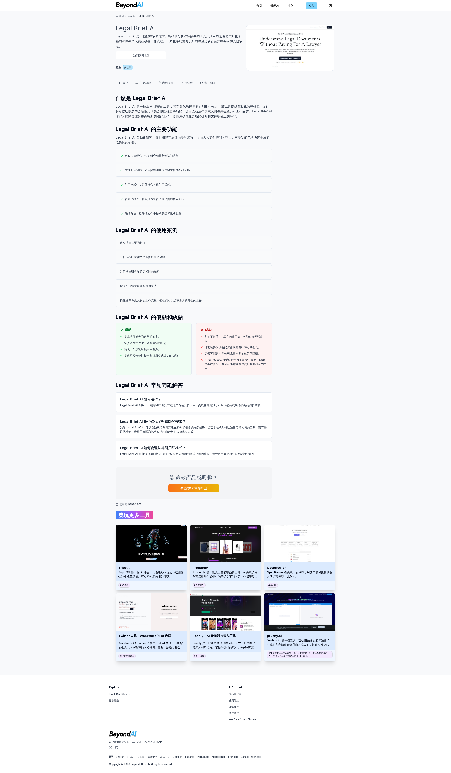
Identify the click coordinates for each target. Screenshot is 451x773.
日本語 (141, 756)
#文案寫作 (199, 585)
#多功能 (272, 585)
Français (233, 756)
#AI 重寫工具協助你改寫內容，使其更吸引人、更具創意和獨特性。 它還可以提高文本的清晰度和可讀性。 (297, 654)
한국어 (130, 756)
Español (189, 756)
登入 (311, 5)
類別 (259, 5)
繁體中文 (152, 756)
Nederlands (219, 756)
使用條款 (234, 700)
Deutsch (177, 756)
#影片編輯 (199, 656)
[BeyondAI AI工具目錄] (129, 5)
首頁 (121, 15)
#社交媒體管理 (127, 656)
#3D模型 (124, 585)
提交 (290, 5)
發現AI (274, 5)
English (120, 756)
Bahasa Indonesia (251, 756)
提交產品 (114, 700)
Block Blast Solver (119, 694)
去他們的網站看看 (191, 488)
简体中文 (165, 756)
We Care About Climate (242, 719)
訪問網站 (138, 55)
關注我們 (234, 713)
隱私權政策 (235, 694)
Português (203, 756)
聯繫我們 (234, 706)
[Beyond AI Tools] (123, 734)
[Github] (116, 747)
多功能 (131, 15)
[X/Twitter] (110, 747)
